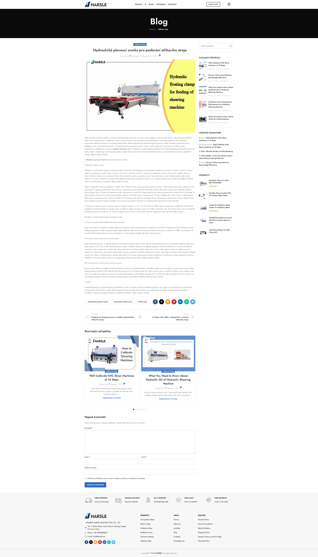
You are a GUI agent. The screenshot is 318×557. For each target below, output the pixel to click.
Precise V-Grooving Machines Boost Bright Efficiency (220, 76)
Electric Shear (145, 524)
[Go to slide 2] (136, 409)
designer (135, 56)
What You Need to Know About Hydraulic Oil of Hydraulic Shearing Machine (168, 379)
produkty (144, 515)
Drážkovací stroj (146, 532)
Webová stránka (90, 467)
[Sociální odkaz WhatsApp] (186, 301)
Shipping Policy (204, 532)
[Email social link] (167, 301)
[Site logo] (95, 4)
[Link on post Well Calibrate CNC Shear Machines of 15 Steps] (112, 353)
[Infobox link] (98, 500)
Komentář (89, 428)
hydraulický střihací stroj (123, 302)
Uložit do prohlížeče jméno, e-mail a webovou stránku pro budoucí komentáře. (116, 478)
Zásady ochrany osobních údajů (210, 536)
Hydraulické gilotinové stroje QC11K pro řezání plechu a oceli (220, 220)
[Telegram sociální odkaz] (192, 301)
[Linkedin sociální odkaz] (180, 301)
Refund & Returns (204, 528)
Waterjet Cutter (145, 541)
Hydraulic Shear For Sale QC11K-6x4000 (219, 181)
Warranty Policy (204, 541)
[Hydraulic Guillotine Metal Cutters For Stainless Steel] (203, 208)
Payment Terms (203, 519)
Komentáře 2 (225, 69)
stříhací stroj (142, 302)
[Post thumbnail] (203, 66)
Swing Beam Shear (147, 519)
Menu (176, 515)
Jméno (88, 457)
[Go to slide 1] (133, 409)
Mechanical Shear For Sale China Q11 (219, 231)
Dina (203, 151)
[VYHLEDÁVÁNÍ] (231, 46)
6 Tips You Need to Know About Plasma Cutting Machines (215, 156)
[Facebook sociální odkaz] (155, 301)
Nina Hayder (206, 155)
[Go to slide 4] (141, 409)
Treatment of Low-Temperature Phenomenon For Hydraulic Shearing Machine (220, 104)
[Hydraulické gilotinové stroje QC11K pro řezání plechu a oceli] (203, 221)
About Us (177, 524)
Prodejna (177, 536)
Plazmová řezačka (147, 536)
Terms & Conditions (205, 524)
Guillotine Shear (146, 528)
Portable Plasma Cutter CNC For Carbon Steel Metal (220, 194)
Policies (201, 515)
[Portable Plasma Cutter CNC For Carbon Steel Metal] (203, 196)
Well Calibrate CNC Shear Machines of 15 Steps (111, 378)
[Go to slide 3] (138, 409)
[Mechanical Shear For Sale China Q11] (203, 233)
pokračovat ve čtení (112, 398)
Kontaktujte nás (179, 541)
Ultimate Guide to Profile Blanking (219, 151)
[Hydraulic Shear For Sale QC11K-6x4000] (203, 183)
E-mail (144, 457)
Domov (152, 29)
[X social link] (161, 301)
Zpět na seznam (140, 316)
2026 (156, 553)
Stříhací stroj (163, 29)
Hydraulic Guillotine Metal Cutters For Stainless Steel (219, 206)
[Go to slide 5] (143, 409)
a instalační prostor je (119, 149)
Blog (175, 532)
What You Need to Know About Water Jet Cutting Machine (220, 117)
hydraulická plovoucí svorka (98, 302)
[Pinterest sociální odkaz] (174, 301)
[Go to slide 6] (146, 409)
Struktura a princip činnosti (96, 159)
